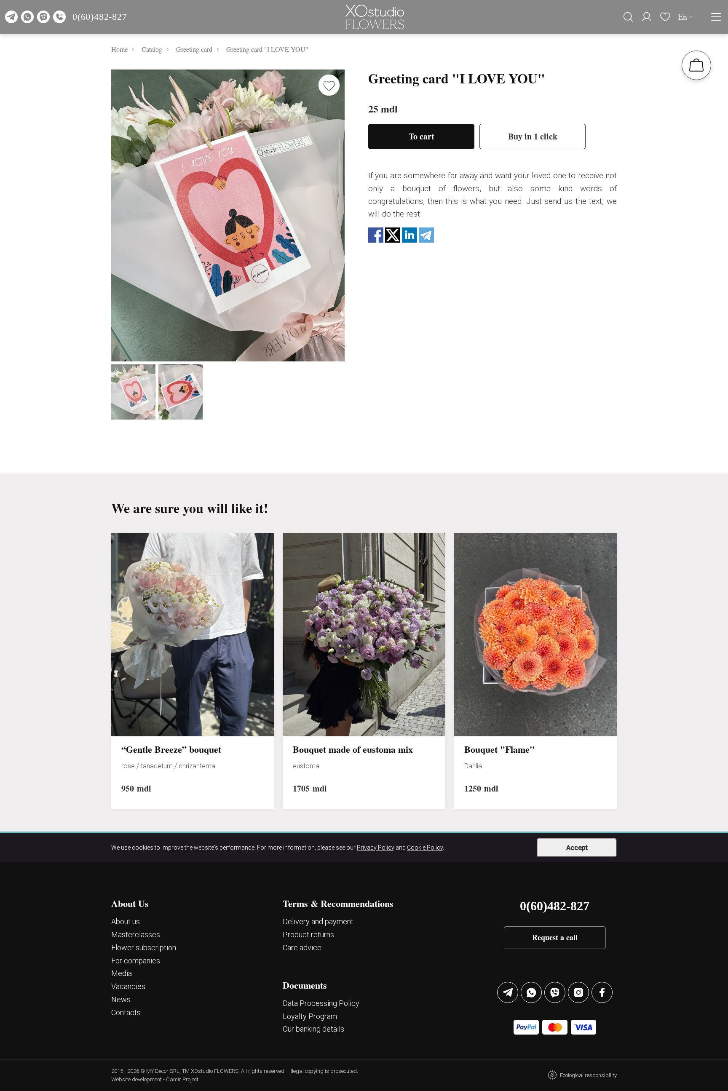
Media (121, 973)
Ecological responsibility (588, 1075)
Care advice (302, 947)
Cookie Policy (425, 847)
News (121, 999)
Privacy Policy (375, 847)
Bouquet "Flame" (499, 749)
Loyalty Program (310, 1016)
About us (125, 921)
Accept (577, 848)
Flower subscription (143, 947)
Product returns (308, 934)
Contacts (126, 1012)
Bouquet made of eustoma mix (353, 749)
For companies (135, 960)
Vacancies (128, 986)
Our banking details (313, 1028)
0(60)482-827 (99, 16)
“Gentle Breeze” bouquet (171, 749)
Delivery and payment (318, 921)
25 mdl (383, 109)
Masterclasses (135, 934)
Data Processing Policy (321, 1003)
